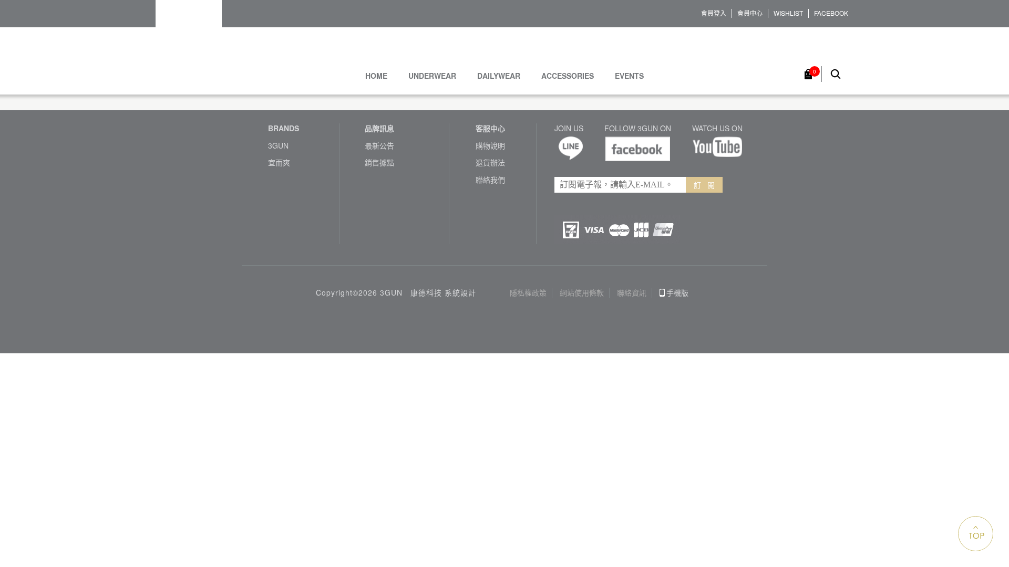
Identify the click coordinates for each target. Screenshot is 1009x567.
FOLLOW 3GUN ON (637, 128)
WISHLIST (788, 13)
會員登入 (713, 13)
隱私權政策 (528, 293)
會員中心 (750, 13)
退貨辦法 (490, 162)
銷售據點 (379, 162)
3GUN (278, 146)
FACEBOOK (831, 13)
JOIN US (568, 128)
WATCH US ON (717, 128)
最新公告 (379, 146)
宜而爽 (279, 162)
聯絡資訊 (631, 293)
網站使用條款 (582, 293)
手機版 (677, 293)
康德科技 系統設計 (443, 293)
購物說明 (490, 146)
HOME (376, 76)
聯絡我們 (490, 180)
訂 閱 (704, 185)
